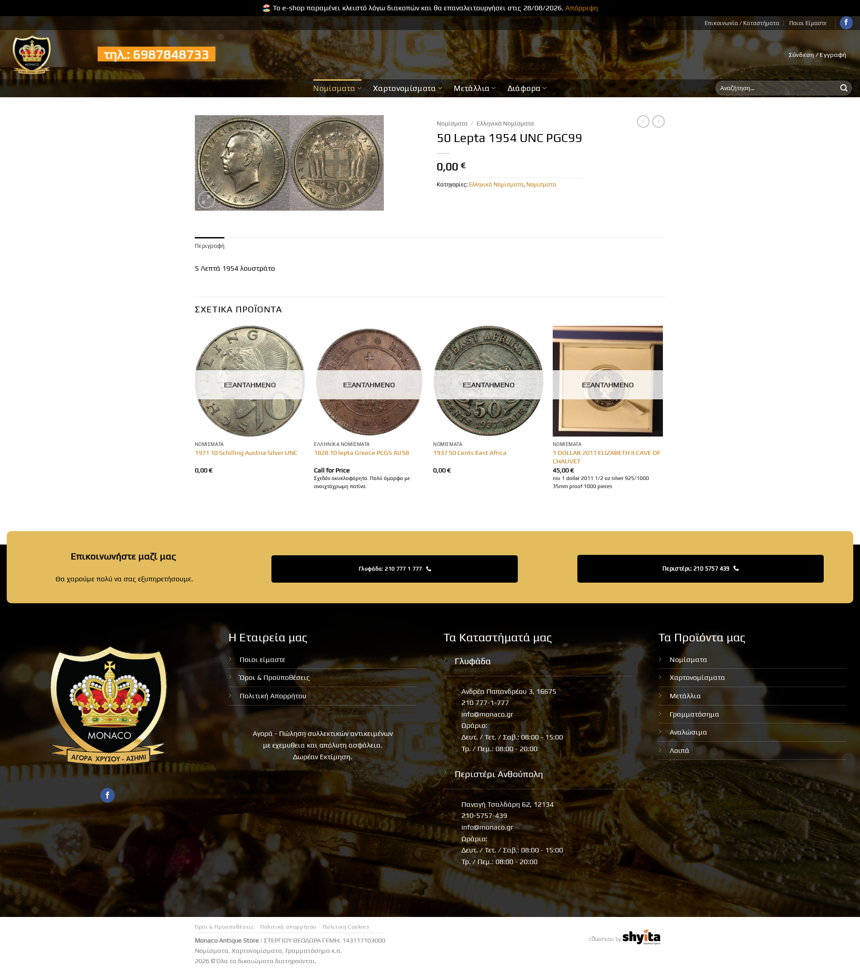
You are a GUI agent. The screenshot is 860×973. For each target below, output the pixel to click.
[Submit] (843, 88)
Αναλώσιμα (688, 732)
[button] (818, 55)
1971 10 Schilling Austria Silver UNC (246, 452)
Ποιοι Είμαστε (808, 23)
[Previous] (195, 416)
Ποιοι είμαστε (262, 659)
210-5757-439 (484, 815)
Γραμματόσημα (694, 714)
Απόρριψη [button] (581, 8)
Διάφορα (524, 88)
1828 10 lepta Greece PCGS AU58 (361, 452)
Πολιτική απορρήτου (288, 927)
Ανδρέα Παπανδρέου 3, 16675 (508, 691)
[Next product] (643, 121)
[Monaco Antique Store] (45, 54)
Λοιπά (679, 750)
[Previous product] (658, 121)
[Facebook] (846, 23)
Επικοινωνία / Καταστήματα (742, 23)
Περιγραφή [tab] (209, 245)
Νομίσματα (334, 88)
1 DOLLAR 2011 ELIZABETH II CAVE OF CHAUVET (607, 457)
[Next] (662, 416)
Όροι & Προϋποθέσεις (275, 677)
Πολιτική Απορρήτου (273, 696)
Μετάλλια (472, 88)
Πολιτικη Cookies (345, 927)
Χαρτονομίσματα (404, 88)
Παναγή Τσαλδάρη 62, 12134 (507, 804)
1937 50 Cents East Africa (470, 452)
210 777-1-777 (485, 702)
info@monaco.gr (487, 714)
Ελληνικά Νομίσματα (505, 123)
